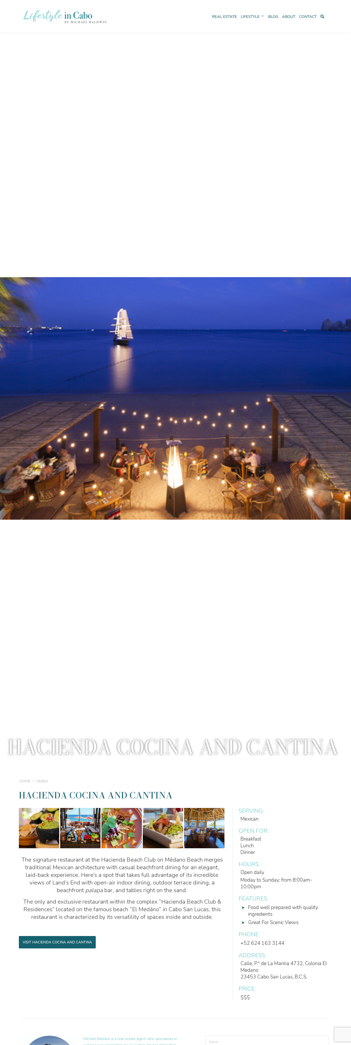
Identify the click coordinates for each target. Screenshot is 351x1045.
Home (25, 781)
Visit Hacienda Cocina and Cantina (57, 942)
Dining (42, 781)
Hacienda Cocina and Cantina (95, 795)
